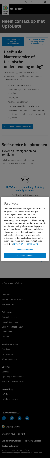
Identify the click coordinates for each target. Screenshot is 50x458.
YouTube (27, 418)
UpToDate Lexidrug (10, 399)
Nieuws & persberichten (12, 299)
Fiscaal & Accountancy (11, 322)
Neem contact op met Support (17, 126)
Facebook (4, 418)
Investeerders (8, 354)
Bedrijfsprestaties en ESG (12, 327)
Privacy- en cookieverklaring (25, 244)
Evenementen (8, 304)
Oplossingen (7, 312)
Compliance (7, 332)
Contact (5, 372)
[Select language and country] (45, 2)
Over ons (6, 294)
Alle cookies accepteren (25, 255)
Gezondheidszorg (9, 317)
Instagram (12, 418)
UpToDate (13, 283)
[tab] (13, 41)
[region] (25, 229)
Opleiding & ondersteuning (13, 377)
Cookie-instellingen (25, 249)
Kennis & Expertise (10, 344)
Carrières (6, 349)
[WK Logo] (11, 426)
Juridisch (5, 336)
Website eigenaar (9, 359)
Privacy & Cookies (33, 441)
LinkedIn (19, 418)
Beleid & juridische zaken (13, 381)
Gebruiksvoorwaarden (11, 441)
